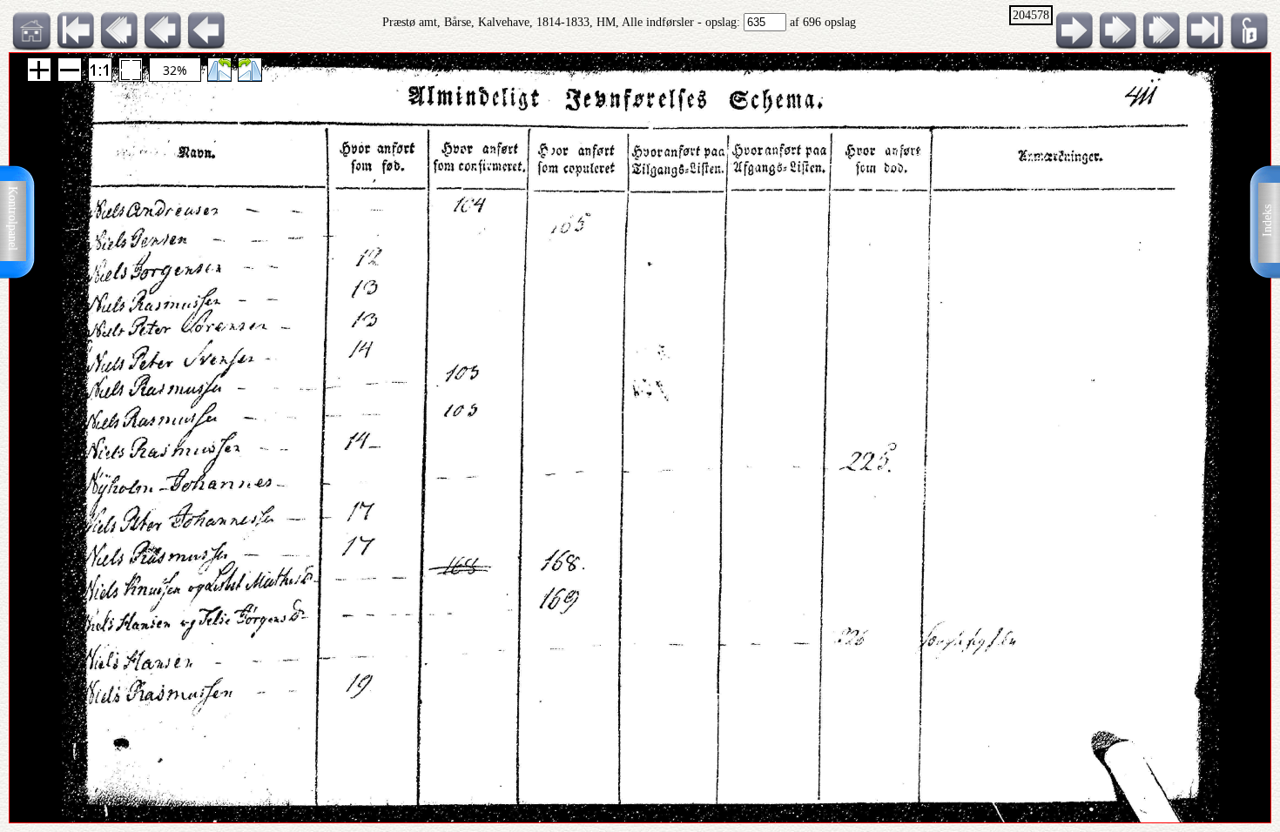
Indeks (1267, 221)
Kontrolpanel (12, 218)
